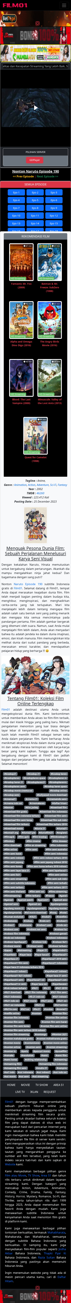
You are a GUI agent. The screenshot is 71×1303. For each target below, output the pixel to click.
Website (10, 1164)
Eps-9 (54, 208)
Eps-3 (54, 192)
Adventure (43, 485)
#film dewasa (60, 841)
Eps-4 (16, 200)
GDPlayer (34, 160)
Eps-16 (16, 231)
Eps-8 (35, 208)
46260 (40, 493)
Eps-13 (16, 223)
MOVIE (25, 1085)
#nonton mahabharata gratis (52, 1038)
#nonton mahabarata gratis (18, 1038)
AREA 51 (58, 1085)
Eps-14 (35, 223)
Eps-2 (35, 192)
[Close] (38, 23)
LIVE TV (20, 1092)
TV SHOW (42, 1085)
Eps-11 (35, 215)
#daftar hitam (59, 803)
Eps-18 (54, 231)
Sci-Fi (53, 485)
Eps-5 (35, 200)
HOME (11, 1085)
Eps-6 (54, 200)
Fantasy (62, 485)
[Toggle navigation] (64, 5)
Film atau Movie (15, 1175)
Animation (20, 485)
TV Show (33, 1175)
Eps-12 (54, 215)
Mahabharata (56, 1232)
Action (31, 485)
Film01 (18, 588)
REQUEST (50, 1092)
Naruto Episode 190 (28, 584)
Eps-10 (16, 215)
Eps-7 (16, 208)
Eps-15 (54, 223)
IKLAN (34, 1092)
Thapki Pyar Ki (55, 1253)
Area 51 (46, 1175)
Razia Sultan (46, 1257)
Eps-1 (16, 192)
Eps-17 (35, 231)
